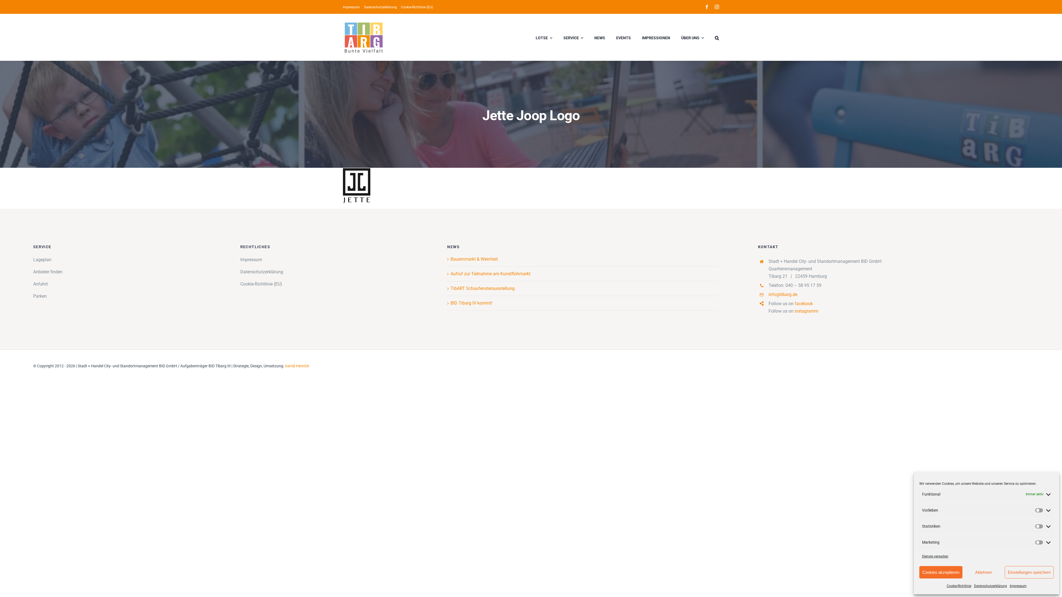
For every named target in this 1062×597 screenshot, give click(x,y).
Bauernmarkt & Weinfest (474, 259)
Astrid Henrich (297, 366)
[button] (717, 37)
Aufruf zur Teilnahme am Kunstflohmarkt (490, 273)
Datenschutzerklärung (990, 586)
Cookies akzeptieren (940, 572)
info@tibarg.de (783, 294)
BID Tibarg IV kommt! (471, 303)
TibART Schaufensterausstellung (483, 288)
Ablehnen (983, 572)
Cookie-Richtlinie (959, 586)
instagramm (806, 311)
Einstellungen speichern (1029, 572)
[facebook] (707, 7)
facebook (804, 303)
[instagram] (717, 7)
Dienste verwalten (935, 556)
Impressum (1018, 586)
